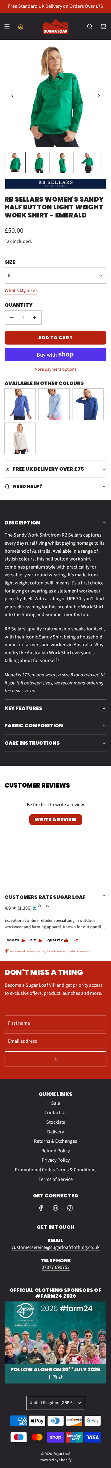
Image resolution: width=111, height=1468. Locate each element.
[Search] (90, 26)
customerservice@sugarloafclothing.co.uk (56, 1247)
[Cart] (103, 26)
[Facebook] (41, 1208)
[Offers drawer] (20, 26)
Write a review (56, 819)
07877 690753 (56, 1267)
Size (10, 262)
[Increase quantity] (34, 317)
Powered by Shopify (56, 1460)
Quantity (19, 305)
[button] (13, 96)
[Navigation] (7, 26)
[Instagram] (55, 1208)
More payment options (55, 369)
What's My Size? (21, 290)
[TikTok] (70, 1208)
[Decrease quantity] (11, 317)
